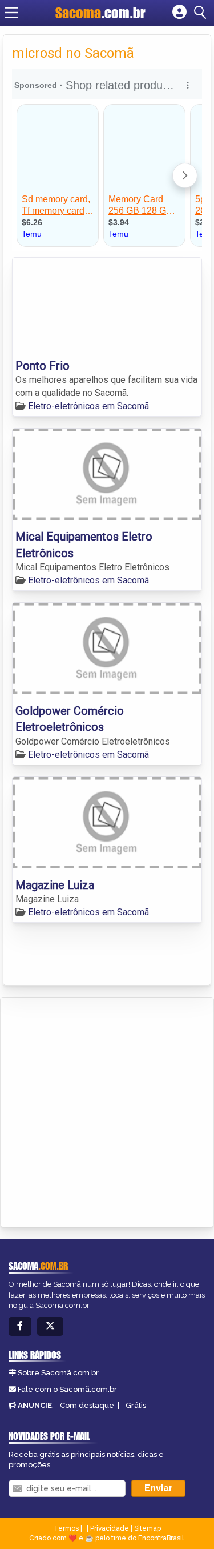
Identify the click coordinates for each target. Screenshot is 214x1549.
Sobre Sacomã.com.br (58, 1372)
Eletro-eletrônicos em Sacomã (88, 406)
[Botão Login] (179, 12)
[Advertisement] (107, 1110)
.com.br (100, 12)
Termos (66, 1528)
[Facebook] (20, 1326)
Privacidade (109, 1528)
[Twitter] (50, 1326)
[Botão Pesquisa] (202, 12)
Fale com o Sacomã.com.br (67, 1389)
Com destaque (87, 1405)
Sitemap (147, 1528)
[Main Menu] (11, 12)
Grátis (136, 1405)
